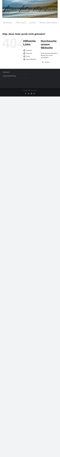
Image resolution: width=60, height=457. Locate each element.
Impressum (6, 72)
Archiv (28, 56)
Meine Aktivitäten (31, 59)
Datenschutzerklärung (9, 76)
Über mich (29, 53)
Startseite (29, 50)
